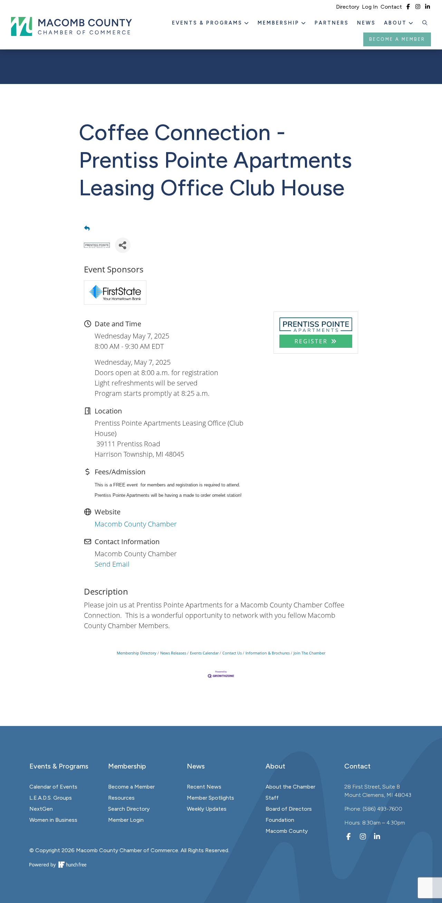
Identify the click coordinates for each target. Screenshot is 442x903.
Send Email (112, 564)
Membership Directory (136, 652)
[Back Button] (87, 228)
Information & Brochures (268, 652)
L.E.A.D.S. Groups (50, 797)
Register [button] (311, 341)
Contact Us (232, 652)
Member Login (126, 820)
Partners (332, 23)
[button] (425, 23)
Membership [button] (279, 23)
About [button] (396, 23)
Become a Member (397, 39)
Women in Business (53, 820)
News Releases (173, 652)
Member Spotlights (210, 797)
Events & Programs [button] (208, 23)
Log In (370, 6)
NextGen (41, 809)
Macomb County (287, 831)
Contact (391, 6)
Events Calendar (204, 652)
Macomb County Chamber (136, 524)
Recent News (204, 786)
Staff (272, 797)
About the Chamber (290, 786)
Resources (121, 797)
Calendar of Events (53, 786)
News (366, 23)
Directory (347, 6)
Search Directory (129, 809)
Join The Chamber (309, 652)
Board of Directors (289, 809)
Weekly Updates (207, 809)
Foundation (280, 820)
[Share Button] (123, 245)
